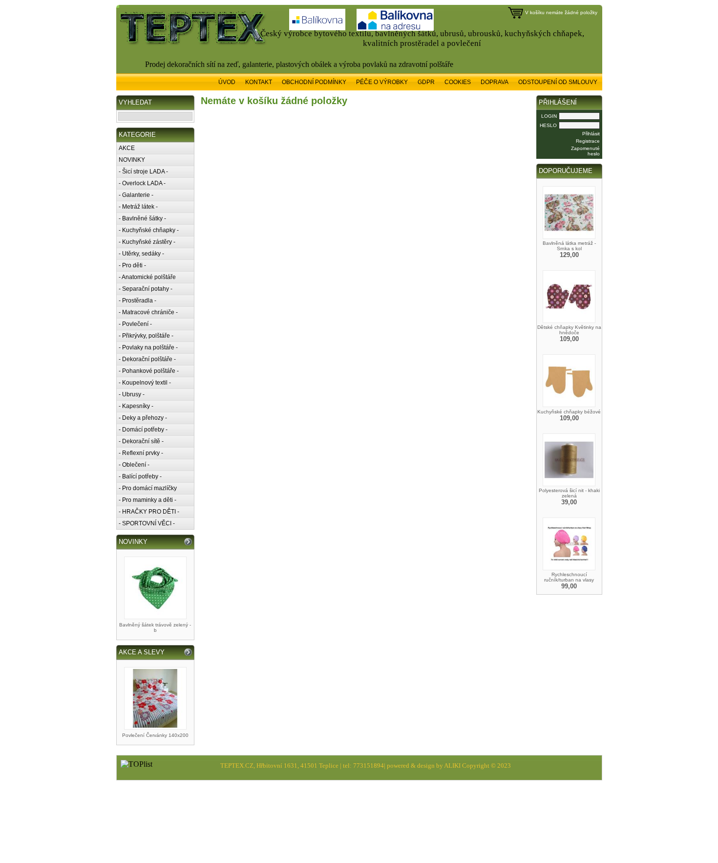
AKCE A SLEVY (142, 652)
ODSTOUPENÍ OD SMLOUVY (557, 82)
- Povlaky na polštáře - (148, 347)
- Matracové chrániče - (148, 312)
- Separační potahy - (145, 288)
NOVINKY (132, 159)
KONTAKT (258, 82)
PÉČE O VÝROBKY (382, 82)
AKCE (127, 148)
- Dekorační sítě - (141, 441)
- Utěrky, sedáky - (141, 253)
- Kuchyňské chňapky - (149, 230)
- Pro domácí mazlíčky (148, 488)
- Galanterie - (136, 195)
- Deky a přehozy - (143, 417)
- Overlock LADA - (142, 183)
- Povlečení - (135, 324)
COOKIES (457, 82)
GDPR (426, 82)
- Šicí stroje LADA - (143, 171)
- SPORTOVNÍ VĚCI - (147, 523)
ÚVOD (226, 82)
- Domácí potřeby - (143, 429)
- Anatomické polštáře (147, 277)
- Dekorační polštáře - (147, 359)
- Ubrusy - (132, 394)
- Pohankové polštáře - (149, 370)
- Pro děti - (132, 265)
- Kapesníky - (136, 406)
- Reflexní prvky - (141, 453)
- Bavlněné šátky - (142, 218)
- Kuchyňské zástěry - (147, 241)
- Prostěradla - (137, 300)
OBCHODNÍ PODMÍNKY (314, 82)
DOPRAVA (494, 82)
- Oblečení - (134, 464)
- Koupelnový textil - (145, 382)
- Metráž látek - (138, 206)
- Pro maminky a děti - (147, 499)
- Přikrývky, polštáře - (146, 335)
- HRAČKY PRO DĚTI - (149, 511)
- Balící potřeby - (140, 476)
